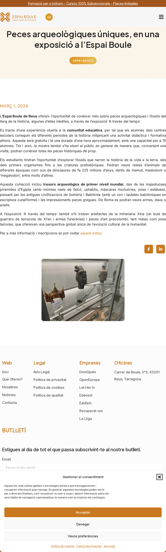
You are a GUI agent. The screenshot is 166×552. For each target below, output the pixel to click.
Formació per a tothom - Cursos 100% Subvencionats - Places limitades (83, 3)
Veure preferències (83, 536)
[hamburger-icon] (161, 17)
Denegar (83, 524)
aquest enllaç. (91, 233)
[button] (159, 477)
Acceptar (83, 512)
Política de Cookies (62, 546)
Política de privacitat (89, 546)
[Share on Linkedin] (160, 249)
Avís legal (109, 546)
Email (6, 459)
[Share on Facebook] (148, 249)
